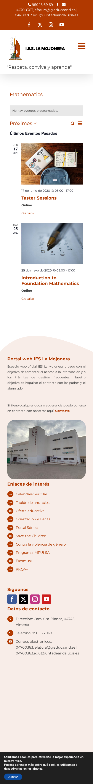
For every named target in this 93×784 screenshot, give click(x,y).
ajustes (37, 769)
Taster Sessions (39, 198)
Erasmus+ (24, 561)
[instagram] (35, 599)
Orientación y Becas (33, 519)
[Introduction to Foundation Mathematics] (52, 243)
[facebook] (12, 599)
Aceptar (13, 777)
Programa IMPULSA (33, 553)
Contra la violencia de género (41, 544)
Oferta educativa (30, 511)
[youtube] (46, 599)
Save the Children (31, 536)
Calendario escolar (31, 494)
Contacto (62, 411)
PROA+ (22, 569)
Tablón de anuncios (33, 503)
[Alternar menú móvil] (82, 46)
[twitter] (23, 599)
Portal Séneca (28, 528)
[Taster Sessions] (52, 164)
